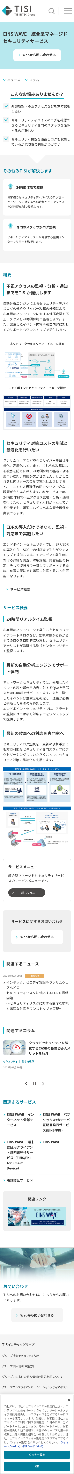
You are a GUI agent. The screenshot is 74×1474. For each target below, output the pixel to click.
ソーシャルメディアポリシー (54, 1387)
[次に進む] (43, 1083)
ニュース (13, 79)
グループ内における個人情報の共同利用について (32, 1377)
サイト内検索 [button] (52, 11)
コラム (34, 79)
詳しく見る (28, 893)
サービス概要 (20, 589)
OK (37, 1466)
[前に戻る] (26, 1083)
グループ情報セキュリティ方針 (20, 1356)
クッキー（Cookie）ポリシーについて (36, 1444)
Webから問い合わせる (39, 54)
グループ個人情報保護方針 (19, 1366)
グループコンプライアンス (17, 1387)
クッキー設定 (37, 1455)
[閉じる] (69, 1400)
